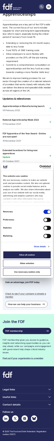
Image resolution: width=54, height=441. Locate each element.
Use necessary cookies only (27, 272)
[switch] (47, 220)
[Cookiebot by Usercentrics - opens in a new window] (39, 167)
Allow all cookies (27, 255)
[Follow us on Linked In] (6, 418)
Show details (40, 246)
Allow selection (27, 263)
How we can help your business (24, 304)
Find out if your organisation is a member (23, 358)
